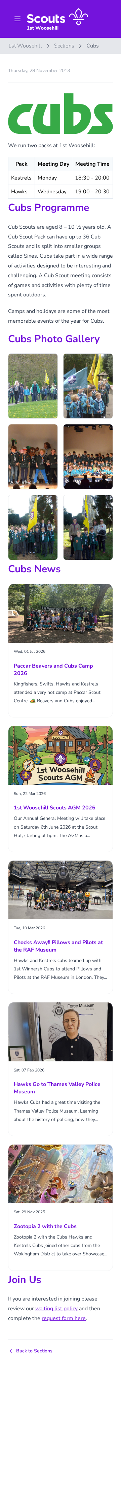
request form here (64, 1318)
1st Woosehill (25, 46)
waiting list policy (56, 1308)
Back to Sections (34, 1351)
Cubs (92, 46)
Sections (64, 46)
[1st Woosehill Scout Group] (57, 19)
